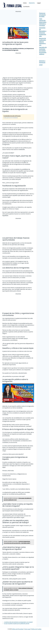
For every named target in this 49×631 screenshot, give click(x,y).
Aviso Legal (27, 629)
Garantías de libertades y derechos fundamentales (42, 32)
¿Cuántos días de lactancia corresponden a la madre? (18, 622)
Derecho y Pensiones (42, 61)
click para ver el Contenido (10, 117)
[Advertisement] (18, 18)
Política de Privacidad (17, 629)
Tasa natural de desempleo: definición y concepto (42, 22)
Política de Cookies (36, 629)
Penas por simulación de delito (42, 14)
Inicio (25, 3)
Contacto (26, 6)
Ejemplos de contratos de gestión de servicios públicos (43, 50)
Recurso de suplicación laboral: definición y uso (42, 42)
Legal (39, 3)
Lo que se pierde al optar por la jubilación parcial (16, 623)
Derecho (32, 3)
